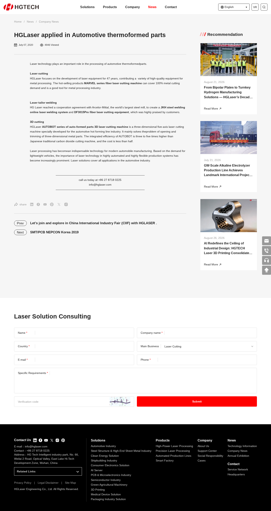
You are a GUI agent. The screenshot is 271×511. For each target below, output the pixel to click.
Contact (171, 7)
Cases (202, 460)
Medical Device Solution (106, 494)
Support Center (207, 450)
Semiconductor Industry (106, 479)
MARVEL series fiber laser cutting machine (113, 83)
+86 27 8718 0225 (38, 450)
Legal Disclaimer (48, 482)
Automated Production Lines (173, 455)
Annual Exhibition (238, 455)
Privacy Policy (22, 482)
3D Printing (98, 489)
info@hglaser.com (100, 184)
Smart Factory (165, 460)
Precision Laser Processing (173, 450)
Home (18, 21)
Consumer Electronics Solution (110, 465)
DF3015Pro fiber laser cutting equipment (101, 112)
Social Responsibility (210, 455)
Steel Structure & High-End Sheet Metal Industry (121, 450)
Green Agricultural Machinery (109, 484)
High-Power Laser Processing (174, 446)
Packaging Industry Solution (108, 499)
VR (255, 7)
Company (132, 7)
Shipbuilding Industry (104, 460)
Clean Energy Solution (105, 455)
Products (110, 7)
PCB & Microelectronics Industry (111, 475)
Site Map (70, 482)
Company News (49, 21)
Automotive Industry (103, 446)
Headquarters (236, 474)
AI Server (97, 470)
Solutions (87, 7)
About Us (203, 446)
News (152, 7)
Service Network (238, 469)
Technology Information (242, 446)
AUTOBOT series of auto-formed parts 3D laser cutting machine (85, 126)
